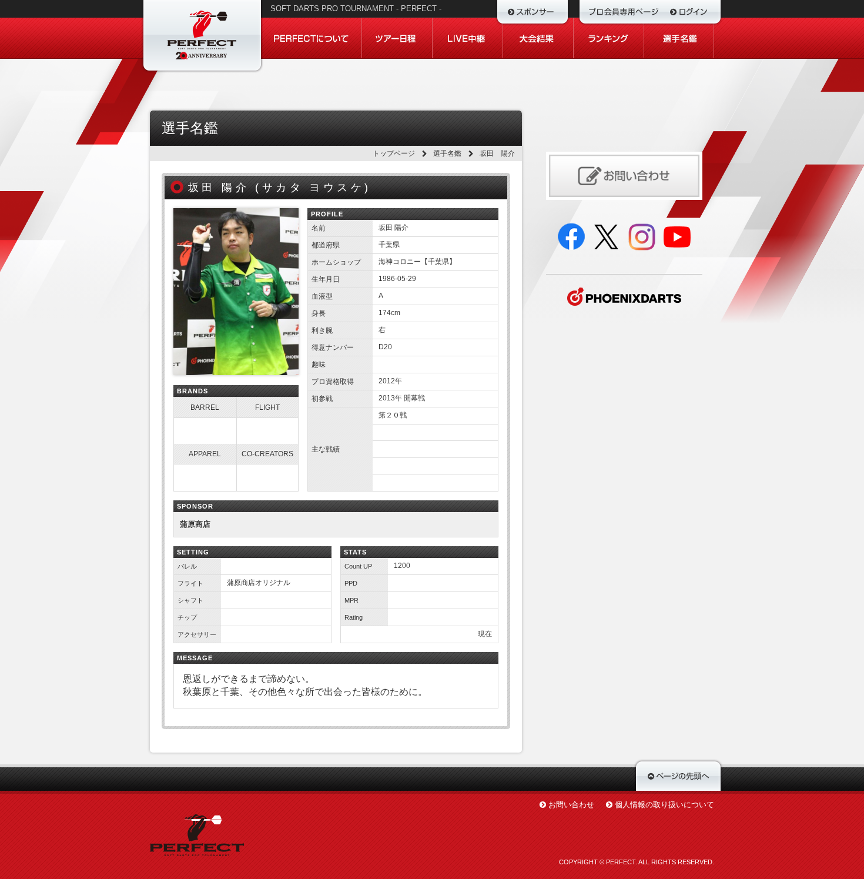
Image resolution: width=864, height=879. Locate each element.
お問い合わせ (571, 804)
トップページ (394, 153)
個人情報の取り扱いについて (664, 804)
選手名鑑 (447, 153)
